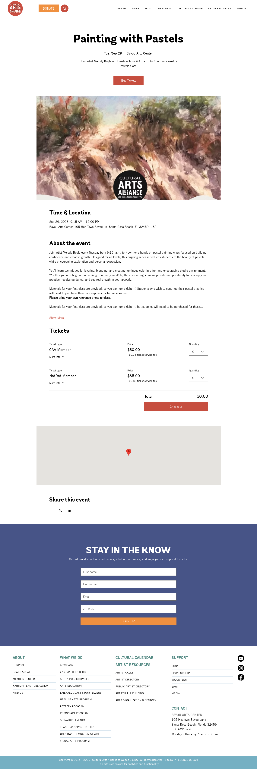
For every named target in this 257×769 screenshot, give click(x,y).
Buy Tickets (128, 80)
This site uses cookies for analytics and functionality (128, 764)
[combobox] (198, 352)
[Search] (64, 8)
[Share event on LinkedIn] (69, 510)
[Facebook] (241, 677)
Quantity (194, 344)
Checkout (176, 406)
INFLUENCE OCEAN (186, 759)
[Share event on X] (60, 510)
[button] (148, 8)
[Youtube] (241, 658)
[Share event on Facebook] (51, 510)
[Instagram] (241, 668)
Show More (56, 318)
